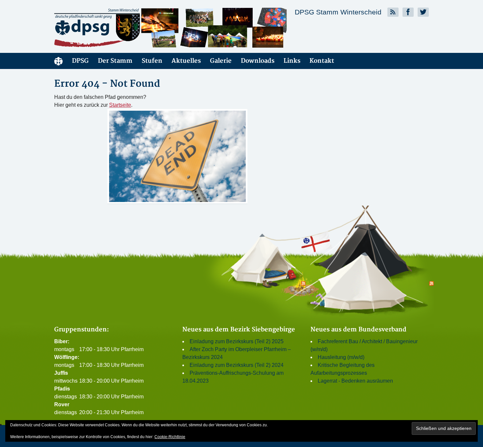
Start (58, 61)
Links (292, 61)
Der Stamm (115, 61)
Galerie (221, 61)
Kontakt (322, 61)
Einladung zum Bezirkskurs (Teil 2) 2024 (237, 365)
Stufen (152, 61)
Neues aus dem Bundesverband (358, 329)
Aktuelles (186, 61)
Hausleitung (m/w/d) (341, 357)
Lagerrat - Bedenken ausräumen (355, 381)
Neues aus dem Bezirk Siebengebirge (238, 329)
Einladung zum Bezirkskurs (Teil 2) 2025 (237, 341)
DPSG (80, 61)
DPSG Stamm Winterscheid (338, 12)
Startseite (120, 105)
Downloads (257, 61)
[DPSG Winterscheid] (113, 28)
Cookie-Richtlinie (169, 437)
